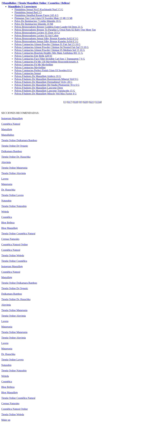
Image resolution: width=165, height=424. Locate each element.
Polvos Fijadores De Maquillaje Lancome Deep (39, 87)
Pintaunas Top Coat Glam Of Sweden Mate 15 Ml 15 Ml (43, 18)
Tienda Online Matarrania (14, 167)
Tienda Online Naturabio (14, 206)
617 (70, 102)
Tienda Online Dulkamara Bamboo (19, 140)
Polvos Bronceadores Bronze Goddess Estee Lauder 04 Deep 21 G (49, 26)
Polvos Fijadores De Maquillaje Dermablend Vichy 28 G (43, 82)
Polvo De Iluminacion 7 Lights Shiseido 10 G (38, 21)
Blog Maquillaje (9, 228)
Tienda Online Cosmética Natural (18, 233)
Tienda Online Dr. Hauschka (15, 156)
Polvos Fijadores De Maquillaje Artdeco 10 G (38, 76)
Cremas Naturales (10, 239)
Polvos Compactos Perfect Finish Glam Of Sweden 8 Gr (43, 70)
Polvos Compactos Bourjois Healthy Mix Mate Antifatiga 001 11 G (49, 53)
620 (85, 102)
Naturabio (6, 200)
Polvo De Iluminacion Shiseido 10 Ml (34, 24)
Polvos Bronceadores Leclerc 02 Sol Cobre (36, 35)
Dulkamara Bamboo (11, 151)
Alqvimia (6, 162)
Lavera (4, 178)
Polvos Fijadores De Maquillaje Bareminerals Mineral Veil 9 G (46, 79)
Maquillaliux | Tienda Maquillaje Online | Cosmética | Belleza (35, 3)
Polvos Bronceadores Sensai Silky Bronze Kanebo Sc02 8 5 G (46, 38)
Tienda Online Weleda (12, 255)
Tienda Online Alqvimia (13, 173)
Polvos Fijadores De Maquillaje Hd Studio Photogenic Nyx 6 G (47, 85)
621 (91, 102)
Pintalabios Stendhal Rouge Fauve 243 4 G (36, 15)
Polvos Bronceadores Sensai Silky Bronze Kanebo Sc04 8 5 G (46, 41)
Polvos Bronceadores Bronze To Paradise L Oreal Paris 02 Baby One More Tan (55, 29)
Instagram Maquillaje (12, 118)
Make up (5, 420)
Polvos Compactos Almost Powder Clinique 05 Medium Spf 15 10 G (50, 50)
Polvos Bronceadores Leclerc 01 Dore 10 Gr (37, 32)
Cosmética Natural (10, 124)
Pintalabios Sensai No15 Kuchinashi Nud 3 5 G (39, 9)
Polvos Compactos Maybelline (30, 67)
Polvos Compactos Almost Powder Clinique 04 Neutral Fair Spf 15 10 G (52, 47)
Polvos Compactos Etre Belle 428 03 (33, 55)
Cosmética (6, 217)
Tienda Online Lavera (12, 195)
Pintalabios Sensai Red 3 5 (28, 12)
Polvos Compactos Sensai (28, 73)
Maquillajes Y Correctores (22, 6)
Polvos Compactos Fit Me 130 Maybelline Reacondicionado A (46, 61)
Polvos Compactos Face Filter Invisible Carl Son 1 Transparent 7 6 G (50, 58)
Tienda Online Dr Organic (14, 145)
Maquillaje (6, 129)
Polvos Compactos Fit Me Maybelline (34, 64)
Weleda (5, 211)
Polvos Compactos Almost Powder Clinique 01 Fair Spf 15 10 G (47, 44)
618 (76, 102)
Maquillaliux (7, 134)
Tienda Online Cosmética (14, 261)
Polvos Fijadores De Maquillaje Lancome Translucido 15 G (45, 90)
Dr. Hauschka (8, 189)
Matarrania (6, 184)
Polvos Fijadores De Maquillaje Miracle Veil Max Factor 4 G (46, 93)
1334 (98, 102)
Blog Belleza (8, 222)
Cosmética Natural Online (14, 244)
